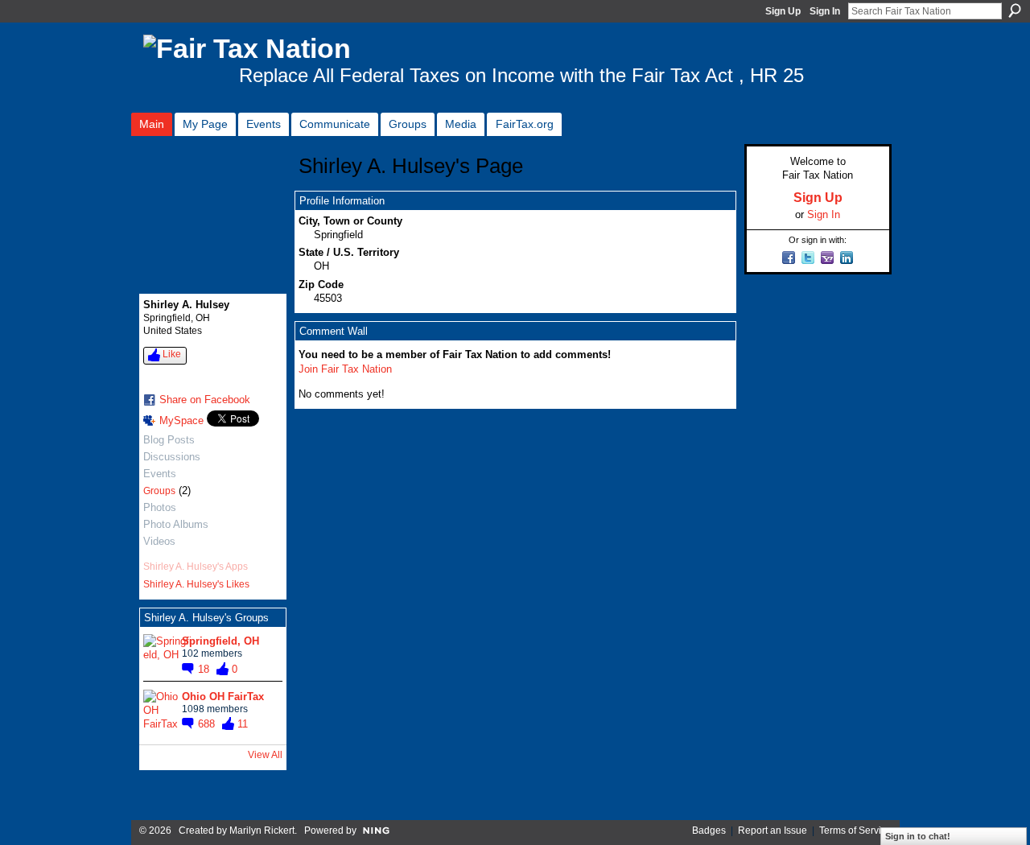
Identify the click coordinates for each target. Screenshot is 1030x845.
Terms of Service (855, 830)
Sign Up (783, 11)
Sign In (825, 11)
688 (208, 724)
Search (1014, 10)
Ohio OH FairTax (223, 696)
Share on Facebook (204, 400)
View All (265, 754)
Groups (159, 491)
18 (205, 669)
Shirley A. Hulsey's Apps (195, 566)
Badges (709, 830)
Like (172, 354)
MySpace (181, 420)
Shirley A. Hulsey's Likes (196, 584)
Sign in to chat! (917, 836)
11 (242, 724)
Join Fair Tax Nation (345, 369)
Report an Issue (772, 830)
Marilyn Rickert (262, 830)
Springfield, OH (220, 641)
